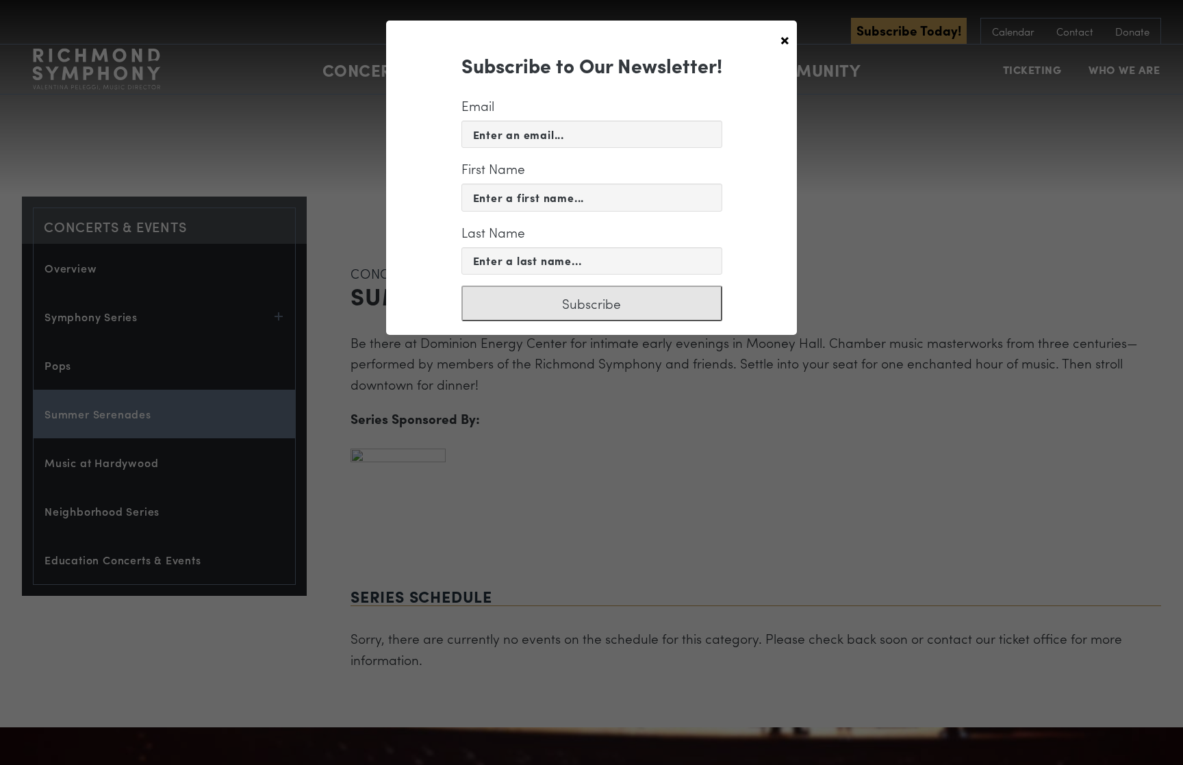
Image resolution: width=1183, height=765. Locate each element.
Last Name (493, 232)
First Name (493, 168)
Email (477, 105)
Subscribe (591, 303)
